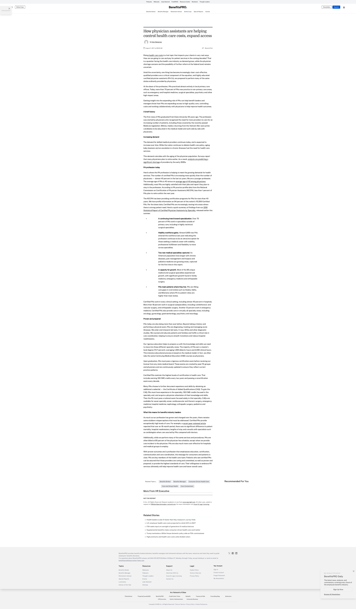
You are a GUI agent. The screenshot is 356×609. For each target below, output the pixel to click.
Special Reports (124, 579)
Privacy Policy (194, 576)
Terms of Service (195, 573)
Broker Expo (20, 7)
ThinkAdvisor (128, 596)
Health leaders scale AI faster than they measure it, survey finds (171, 520)
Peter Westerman (157, 42)
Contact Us (169, 579)
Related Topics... (151, 481)
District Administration (176, 599)
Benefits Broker (124, 570)
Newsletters (326, 7)
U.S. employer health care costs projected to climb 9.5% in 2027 (171, 523)
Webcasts (156, 2)
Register (336, 7)
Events (144, 579)
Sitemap (145, 585)
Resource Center (185, 2)
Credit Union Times (174, 596)
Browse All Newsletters (332, 594)
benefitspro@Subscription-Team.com (131, 560)
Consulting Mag (215, 596)
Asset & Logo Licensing (174, 576)
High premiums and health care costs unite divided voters (168, 537)
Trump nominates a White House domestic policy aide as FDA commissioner (175, 533)
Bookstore (195, 2)
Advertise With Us (172, 573)
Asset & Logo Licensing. (201, 504)
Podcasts (149, 2)
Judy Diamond (165, 2)
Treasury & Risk (200, 596)
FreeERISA (175, 2)
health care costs (156, 55)
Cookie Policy (194, 570)
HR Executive (162, 599)
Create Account (219, 572)
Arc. (161, 604)
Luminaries (122, 582)
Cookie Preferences (201, 604)
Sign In (216, 569)
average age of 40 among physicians (191, 181)
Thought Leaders (205, 2)
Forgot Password (219, 575)
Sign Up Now (338, 589)
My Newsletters (219, 578)
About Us (169, 570)
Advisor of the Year (125, 585)
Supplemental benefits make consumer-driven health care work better (173, 530)
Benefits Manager (124, 573)
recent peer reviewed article (194, 423)
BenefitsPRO (160, 596)
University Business (192, 599)
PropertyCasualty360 (144, 596)
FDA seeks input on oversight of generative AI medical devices (170, 526)
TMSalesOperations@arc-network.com (163, 504)
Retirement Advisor (125, 576)
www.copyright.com (189, 502)
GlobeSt (188, 596)
